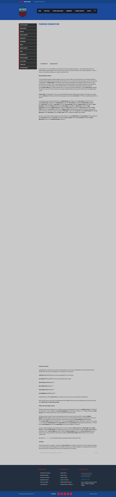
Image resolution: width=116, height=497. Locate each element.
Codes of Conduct (64, 479)
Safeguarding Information (66, 482)
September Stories (44, 479)
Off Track (49, 452)
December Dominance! (39, 1)
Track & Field (60, 452)
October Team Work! (44, 477)
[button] (95, 11)
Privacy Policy (63, 475)
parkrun (54, 452)
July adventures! (43, 484)
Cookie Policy (63, 473)
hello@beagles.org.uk (85, 479)
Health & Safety (63, 477)
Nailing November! (44, 475)
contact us (47, 438)
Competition (43, 452)
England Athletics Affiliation (66, 484)
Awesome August (44, 482)
